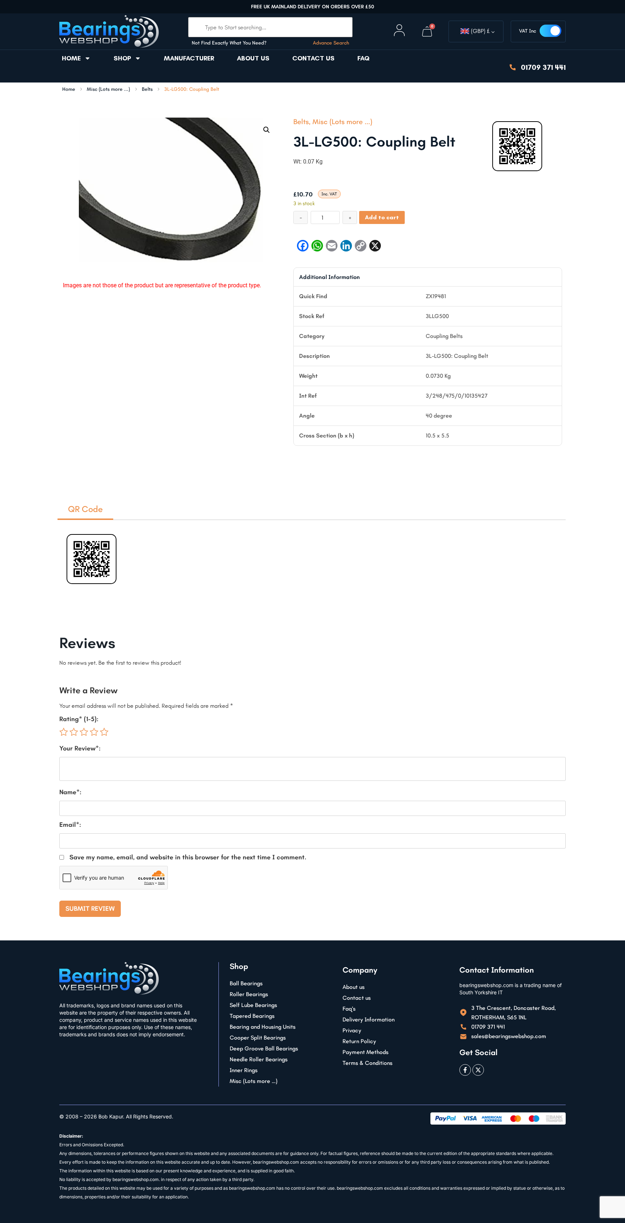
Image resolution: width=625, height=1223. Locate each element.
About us (253, 58)
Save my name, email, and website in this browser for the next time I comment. (187, 857)
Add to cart (382, 217)
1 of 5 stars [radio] (63, 732)
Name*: (70, 792)
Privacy (352, 1030)
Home (71, 58)
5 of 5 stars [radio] (104, 732)
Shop (122, 58)
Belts (147, 89)
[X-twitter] (478, 1070)
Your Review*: (80, 748)
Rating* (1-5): (78, 719)
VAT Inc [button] (527, 31)
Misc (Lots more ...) (108, 89)
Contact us (313, 58)
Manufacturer (189, 58)
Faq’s (349, 1008)
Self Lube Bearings (253, 1005)
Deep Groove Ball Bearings (264, 1048)
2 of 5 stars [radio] (73, 732)
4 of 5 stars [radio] (94, 732)
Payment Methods (365, 1052)
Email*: (70, 824)
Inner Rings (244, 1070)
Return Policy (359, 1041)
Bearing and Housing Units (263, 1026)
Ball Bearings (246, 983)
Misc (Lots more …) (253, 1081)
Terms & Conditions (367, 1062)
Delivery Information (369, 1019)
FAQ (363, 58)
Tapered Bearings (252, 1015)
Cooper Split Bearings (258, 1037)
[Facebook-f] (465, 1070)
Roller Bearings (249, 994)
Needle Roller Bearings (259, 1059)
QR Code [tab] (85, 509)
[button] (266, 129)
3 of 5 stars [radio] (84, 732)
